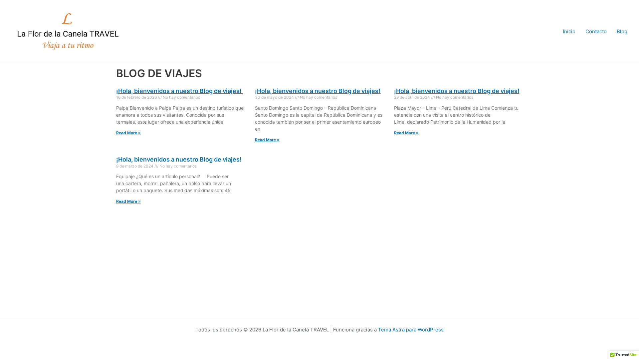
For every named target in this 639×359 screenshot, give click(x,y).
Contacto (596, 31)
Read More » (128, 132)
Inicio (569, 31)
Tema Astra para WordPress (411, 329)
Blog (622, 31)
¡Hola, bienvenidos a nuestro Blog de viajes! (179, 90)
